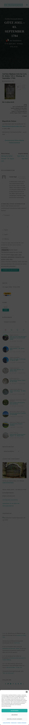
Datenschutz (14, 722)
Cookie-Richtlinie (6, 722)
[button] (26, 692)
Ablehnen (14, 714)
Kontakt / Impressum (21, 722)
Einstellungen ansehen (14, 719)
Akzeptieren (14, 710)
